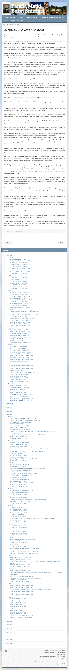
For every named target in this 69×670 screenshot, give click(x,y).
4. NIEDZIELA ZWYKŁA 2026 (18, 385)
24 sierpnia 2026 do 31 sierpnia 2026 (20, 261)
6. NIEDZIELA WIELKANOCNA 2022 (20, 559)
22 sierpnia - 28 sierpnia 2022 (18, 513)
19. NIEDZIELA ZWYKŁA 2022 (18, 520)
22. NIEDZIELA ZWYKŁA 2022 (18, 509)
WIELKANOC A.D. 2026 (16, 340)
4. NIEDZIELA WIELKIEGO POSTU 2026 (21, 355)
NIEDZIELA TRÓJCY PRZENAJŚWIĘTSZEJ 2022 (24, 552)
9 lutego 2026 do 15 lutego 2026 (19, 378)
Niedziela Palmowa (46, 17)
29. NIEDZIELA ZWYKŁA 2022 (18, 477)
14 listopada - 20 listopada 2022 (19, 453)
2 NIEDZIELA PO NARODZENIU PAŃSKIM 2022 (23, 617)
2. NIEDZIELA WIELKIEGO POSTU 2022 (21, 591)
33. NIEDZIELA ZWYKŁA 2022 (18, 455)
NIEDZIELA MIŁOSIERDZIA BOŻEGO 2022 (22, 576)
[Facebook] (6, 651)
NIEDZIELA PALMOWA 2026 (18, 348)
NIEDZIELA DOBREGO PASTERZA (20, 566)
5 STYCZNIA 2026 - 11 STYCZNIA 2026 (21, 398)
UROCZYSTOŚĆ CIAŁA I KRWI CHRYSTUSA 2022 (24, 548)
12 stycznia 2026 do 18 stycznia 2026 (20, 394)
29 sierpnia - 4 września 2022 (18, 507)
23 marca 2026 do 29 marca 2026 (19, 350)
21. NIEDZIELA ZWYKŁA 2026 (18, 262)
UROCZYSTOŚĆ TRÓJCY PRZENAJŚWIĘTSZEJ (24, 311)
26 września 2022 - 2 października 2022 (21, 490)
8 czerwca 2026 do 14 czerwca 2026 (20, 303)
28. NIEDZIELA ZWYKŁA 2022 (18, 481)
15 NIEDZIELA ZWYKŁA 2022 (18, 533)
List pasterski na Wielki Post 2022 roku (21, 593)
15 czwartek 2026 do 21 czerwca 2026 (21, 300)
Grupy (7, 20)
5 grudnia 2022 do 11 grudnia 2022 (20, 429)
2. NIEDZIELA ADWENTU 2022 (19, 436)
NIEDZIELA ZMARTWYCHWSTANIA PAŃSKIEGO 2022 (25, 578)
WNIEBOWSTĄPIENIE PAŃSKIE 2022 (20, 557)
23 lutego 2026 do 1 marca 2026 (19, 367)
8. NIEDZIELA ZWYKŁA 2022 (18, 599)
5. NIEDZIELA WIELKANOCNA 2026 (20, 325)
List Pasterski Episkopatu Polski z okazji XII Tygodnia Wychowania (28, 499)
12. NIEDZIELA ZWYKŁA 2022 (18, 546)
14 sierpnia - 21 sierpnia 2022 (18, 514)
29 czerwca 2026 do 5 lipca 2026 (19, 292)
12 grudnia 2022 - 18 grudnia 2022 (20, 425)
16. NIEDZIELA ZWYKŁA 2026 (18, 281)
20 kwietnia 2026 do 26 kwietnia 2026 (20, 333)
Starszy (61, 242)
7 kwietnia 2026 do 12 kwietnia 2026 (20, 342)
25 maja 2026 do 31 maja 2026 (19, 313)
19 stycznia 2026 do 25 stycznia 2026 (20, 391)
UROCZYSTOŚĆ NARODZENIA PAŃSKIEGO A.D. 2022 (26, 420)
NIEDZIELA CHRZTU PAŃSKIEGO (19, 396)
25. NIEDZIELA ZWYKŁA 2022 (18, 494)
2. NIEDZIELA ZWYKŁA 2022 (18, 614)
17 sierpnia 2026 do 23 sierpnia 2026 (20, 264)
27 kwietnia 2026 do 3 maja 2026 (19, 330)
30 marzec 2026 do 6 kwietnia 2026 (20, 346)
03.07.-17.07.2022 (15, 541)
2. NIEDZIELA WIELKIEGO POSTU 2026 (21, 365)
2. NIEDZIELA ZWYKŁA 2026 (18, 393)
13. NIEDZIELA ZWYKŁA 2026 (18, 294)
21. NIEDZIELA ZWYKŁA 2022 (18, 511)
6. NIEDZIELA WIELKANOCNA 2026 (20, 322)
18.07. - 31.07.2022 (15, 529)
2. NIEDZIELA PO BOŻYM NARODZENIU (21, 400)
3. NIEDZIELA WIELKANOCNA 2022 (20, 570)
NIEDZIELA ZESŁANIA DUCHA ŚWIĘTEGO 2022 (24, 553)
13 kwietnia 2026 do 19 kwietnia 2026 (20, 337)
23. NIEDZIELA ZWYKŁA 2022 (18, 503)
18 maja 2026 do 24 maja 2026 (19, 316)
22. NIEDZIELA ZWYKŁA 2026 (18, 259)
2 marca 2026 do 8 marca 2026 (19, 361)
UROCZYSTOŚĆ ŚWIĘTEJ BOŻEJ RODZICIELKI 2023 (25, 418)
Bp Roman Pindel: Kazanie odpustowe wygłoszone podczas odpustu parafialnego (33, 518)
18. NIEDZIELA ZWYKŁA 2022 (18, 526)
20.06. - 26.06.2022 (15, 544)
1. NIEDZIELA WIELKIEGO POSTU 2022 (21, 595)
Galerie (13, 20)
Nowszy (8, 242)
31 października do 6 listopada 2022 (20, 464)
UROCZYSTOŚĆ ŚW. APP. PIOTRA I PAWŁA (22, 539)
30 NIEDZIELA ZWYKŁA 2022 (18, 472)
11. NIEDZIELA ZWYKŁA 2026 (18, 301)
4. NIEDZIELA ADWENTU (17, 424)
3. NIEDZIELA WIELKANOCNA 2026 (20, 335)
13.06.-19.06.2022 (15, 550)
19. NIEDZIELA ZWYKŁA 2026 (18, 270)
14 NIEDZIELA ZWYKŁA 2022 (18, 535)
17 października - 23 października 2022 (21, 475)
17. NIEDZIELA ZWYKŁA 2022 (18, 527)
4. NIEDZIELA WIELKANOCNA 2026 (20, 331)
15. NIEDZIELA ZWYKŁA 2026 (18, 285)
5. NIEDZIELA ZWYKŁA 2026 (18, 379)
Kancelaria (13, 17)
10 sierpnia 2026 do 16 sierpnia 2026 (20, 268)
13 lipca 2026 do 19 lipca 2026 (18, 283)
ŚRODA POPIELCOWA (16, 370)
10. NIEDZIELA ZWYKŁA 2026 (18, 305)
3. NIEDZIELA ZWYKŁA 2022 (18, 612)
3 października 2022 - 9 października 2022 (22, 483)
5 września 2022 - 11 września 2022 (20, 501)
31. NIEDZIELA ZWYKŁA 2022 (18, 466)
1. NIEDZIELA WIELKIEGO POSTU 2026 (21, 369)
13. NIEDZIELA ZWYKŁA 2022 (18, 542)
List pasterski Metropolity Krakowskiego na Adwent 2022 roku (27, 435)
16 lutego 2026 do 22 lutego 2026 (19, 374)
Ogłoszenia (10, 24)
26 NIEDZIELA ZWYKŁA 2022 (18, 486)
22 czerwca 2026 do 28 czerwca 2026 (21, 296)
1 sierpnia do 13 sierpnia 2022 (18, 522)
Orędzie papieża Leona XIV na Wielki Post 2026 (23, 372)
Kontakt (20, 20)
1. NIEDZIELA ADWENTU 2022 (19, 444)
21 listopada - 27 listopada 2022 (19, 446)
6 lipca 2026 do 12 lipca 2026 (18, 286)
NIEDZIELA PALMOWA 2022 (18, 580)
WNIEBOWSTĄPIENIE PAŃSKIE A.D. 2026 (22, 318)
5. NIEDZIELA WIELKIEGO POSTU (20, 581)
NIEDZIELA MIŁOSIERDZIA (18, 339)
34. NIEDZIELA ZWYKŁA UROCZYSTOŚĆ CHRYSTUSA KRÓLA (28, 451)
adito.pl (63, 664)
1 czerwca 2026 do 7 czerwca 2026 (20, 307)
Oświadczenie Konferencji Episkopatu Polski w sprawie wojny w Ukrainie (30, 589)
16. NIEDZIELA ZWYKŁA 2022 (18, 531)
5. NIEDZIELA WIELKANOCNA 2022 (20, 565)
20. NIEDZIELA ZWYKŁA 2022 (18, 516)
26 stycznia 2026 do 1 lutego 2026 (20, 387)
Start (7, 17)
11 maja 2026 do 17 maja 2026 (19, 320)
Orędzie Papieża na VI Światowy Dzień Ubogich (23, 459)
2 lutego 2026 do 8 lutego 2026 (19, 381)
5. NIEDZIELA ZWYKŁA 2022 (18, 606)
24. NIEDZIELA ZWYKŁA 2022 (18, 498)
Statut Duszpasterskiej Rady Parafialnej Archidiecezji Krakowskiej (28, 468)
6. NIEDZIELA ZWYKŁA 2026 (18, 376)
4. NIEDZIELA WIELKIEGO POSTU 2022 (21, 586)
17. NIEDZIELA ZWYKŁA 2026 (18, 277)
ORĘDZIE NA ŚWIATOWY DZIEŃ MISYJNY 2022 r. (24, 473)
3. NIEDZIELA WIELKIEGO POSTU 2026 (21, 359)
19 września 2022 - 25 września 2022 (20, 492)
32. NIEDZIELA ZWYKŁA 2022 (18, 460)
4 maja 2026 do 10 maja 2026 (18, 324)
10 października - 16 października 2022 (21, 479)
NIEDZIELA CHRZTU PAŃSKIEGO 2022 (21, 615)
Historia (21, 17)
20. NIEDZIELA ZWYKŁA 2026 (18, 266)
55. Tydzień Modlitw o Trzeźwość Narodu (21, 600)
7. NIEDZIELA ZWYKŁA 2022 (18, 602)
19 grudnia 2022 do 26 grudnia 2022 (20, 422)
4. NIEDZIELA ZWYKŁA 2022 (18, 610)
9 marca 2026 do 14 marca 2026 (19, 357)
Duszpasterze (59, 17)
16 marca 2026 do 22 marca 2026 (19, 354)
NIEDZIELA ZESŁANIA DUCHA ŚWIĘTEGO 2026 (24, 315)
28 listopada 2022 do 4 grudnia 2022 (20, 442)
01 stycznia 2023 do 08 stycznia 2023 (20, 438)
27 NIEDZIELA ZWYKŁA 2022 (18, 484)
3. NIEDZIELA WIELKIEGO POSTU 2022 (21, 587)
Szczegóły (16, 24)
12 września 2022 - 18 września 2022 (20, 496)
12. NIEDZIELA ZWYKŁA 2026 (18, 298)
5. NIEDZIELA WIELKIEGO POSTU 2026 (21, 352)
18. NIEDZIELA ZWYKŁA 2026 (18, 273)
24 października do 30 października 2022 (21, 470)
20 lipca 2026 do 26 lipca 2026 (18, 279)
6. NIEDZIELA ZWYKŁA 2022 (18, 604)
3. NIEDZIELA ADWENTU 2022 (19, 427)
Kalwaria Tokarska (32, 17)
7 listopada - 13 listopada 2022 (18, 457)
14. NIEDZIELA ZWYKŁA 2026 (18, 288)
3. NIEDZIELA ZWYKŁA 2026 (18, 389)
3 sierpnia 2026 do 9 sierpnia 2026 (20, 272)
